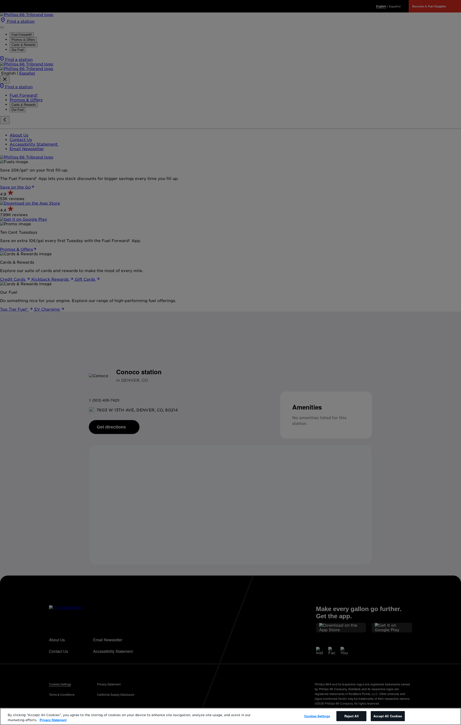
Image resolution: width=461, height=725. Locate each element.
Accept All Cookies (387, 716)
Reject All (351, 716)
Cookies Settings (317, 716)
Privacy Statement (53, 720)
